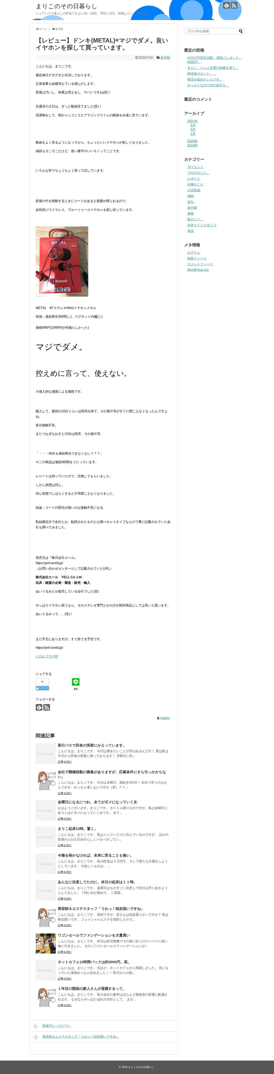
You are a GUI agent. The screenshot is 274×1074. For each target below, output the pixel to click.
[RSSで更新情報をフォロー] (234, 5)
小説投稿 (193, 190)
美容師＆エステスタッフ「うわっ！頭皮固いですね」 (101, 909)
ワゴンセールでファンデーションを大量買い (94, 935)
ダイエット (195, 167)
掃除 (190, 196)
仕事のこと (195, 184)
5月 (193, 125)
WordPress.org (198, 270)
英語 (190, 231)
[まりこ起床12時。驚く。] (46, 837)
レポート (193, 178)
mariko (165, 718)
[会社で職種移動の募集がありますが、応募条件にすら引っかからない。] (46, 780)
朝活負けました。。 (201, 73)
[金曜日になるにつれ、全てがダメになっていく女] (46, 810)
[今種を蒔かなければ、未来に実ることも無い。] (46, 864)
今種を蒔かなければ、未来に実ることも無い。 (96, 855)
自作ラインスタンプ (201, 225)
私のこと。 (195, 219)
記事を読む (65, 761)
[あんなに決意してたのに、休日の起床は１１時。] (46, 890)
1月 (193, 133)
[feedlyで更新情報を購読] (226, 5)
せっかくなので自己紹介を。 (208, 85)
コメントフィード (200, 264)
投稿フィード (197, 258)
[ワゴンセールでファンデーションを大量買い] (46, 944)
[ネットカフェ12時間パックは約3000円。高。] (46, 970)
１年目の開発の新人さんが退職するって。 (92, 989)
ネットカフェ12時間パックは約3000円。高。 (94, 962)
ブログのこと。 (198, 173)
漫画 (190, 213)
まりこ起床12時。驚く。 (78, 829)
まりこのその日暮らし (66, 6)
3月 (193, 129)
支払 (190, 202)
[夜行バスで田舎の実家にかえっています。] (46, 754)
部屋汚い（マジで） (56, 1026)
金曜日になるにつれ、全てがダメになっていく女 (97, 802)
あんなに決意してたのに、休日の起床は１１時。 (97, 882)
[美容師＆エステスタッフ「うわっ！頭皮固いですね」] (46, 917)
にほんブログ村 (47, 656)
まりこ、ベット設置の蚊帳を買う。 (213, 68)
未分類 (165, 57)
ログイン (193, 252)
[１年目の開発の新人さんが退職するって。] (46, 997)
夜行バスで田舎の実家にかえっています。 (92, 745)
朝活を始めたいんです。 (205, 79)
